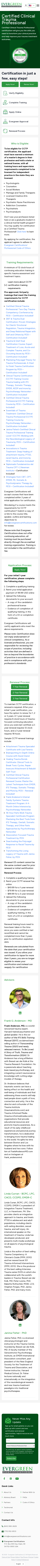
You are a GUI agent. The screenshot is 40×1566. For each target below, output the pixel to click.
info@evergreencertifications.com (20, 522)
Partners (7, 1502)
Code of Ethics (28, 1502)
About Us (7, 1492)
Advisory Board (9, 1497)
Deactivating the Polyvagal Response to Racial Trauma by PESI (20, 844)
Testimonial (8, 1507)
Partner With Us (29, 1492)
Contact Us (8, 1513)
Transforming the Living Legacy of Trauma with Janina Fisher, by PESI (20, 853)
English (18, 1564)
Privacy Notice (10, 1454)
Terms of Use (6, 1557)
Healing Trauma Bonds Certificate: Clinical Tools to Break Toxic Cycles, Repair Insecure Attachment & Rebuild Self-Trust (21, 765)
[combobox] (20, 1564)
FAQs (25, 1497)
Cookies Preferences (22, 1560)
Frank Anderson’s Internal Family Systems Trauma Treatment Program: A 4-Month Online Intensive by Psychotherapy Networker (18, 803)
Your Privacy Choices (26, 1557)
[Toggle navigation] (38, 5)
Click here (21, 231)
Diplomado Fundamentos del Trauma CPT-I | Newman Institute (19, 467)
